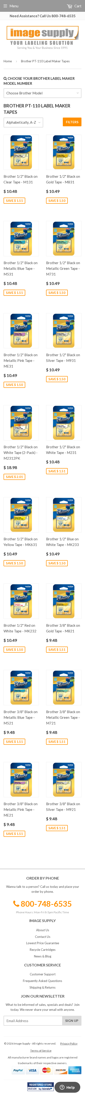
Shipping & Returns (42, 987)
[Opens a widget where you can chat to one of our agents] (67, 1088)
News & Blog (42, 956)
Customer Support (42, 974)
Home (8, 61)
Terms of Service (40, 1050)
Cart (77, 6)
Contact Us (42, 937)
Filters (72, 122)
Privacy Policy (68, 1043)
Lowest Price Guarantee (42, 943)
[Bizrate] (48, 1090)
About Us (42, 930)
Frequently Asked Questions (42, 981)
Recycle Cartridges (42, 950)
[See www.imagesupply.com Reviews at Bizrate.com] (40, 1086)
